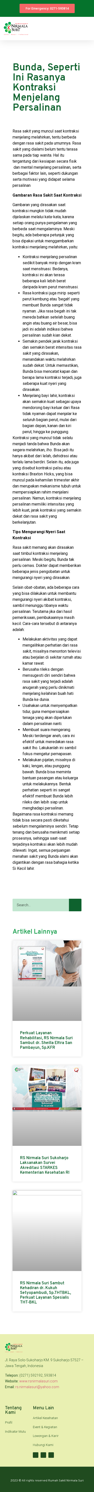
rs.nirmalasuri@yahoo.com (37, 1387)
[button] (86, 28)
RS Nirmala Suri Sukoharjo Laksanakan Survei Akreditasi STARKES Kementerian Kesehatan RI (44, 1165)
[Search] (75, 905)
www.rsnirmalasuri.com (38, 1381)
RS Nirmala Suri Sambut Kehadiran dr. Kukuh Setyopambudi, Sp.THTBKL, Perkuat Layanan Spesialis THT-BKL (45, 1293)
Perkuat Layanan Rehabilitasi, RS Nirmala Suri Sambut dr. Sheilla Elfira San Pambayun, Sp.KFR (46, 1040)
